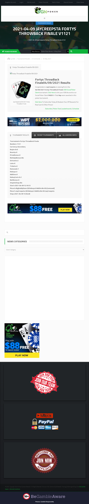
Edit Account (31, 2)
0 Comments (36, 59)
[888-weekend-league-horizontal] (44, 208)
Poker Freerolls (43, 2)
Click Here (51, 92)
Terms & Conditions (15, 489)
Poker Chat (57, 108)
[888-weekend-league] (22, 340)
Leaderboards (67, 108)
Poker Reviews (29, 51)
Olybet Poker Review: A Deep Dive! (45, 51)
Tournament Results (44, 23)
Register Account (10, 2)
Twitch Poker (56, 2)
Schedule (76, 108)
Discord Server (68, 2)
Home (25, 40)
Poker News (80, 2)
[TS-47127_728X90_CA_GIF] (44, 121)
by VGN (12, 59)
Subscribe (48, 108)
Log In (21, 2)
